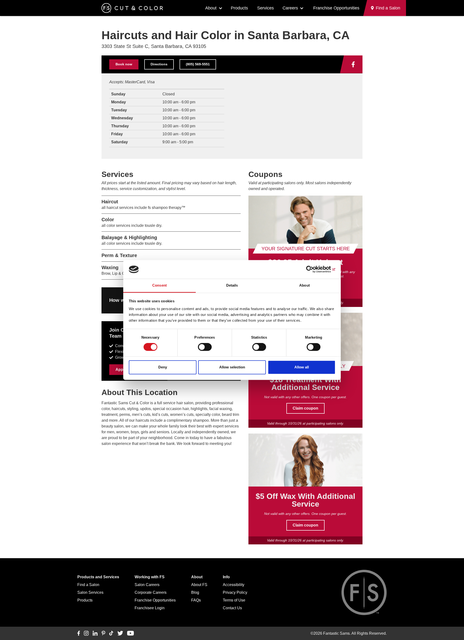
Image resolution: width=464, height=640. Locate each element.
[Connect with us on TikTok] (111, 633)
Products (239, 8)
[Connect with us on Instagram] (86, 633)
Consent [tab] (159, 285)
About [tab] (304, 285)
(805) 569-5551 (198, 64)
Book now (124, 64)
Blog (195, 592)
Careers (290, 8)
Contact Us (232, 608)
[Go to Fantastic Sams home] (132, 8)
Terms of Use (234, 600)
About (211, 8)
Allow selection (232, 367)
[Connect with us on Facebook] (353, 64)
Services (265, 8)
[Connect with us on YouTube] (130, 633)
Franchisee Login (150, 608)
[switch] (205, 347)
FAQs (196, 600)
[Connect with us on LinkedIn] (95, 633)
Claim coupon (305, 408)
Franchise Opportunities (336, 8)
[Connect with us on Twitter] (120, 633)
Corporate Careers (151, 592)
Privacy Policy (235, 592)
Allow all (301, 367)
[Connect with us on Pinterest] (103, 633)
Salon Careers (147, 585)
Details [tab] (232, 285)
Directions (159, 64)
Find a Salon (88, 585)
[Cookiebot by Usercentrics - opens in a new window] (314, 269)
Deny (162, 367)
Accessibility (233, 585)
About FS (199, 585)
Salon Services (90, 592)
